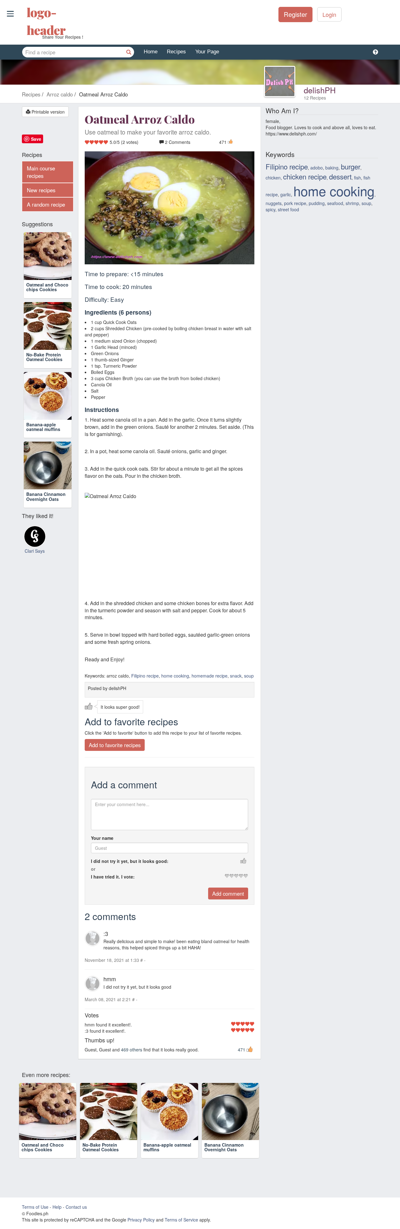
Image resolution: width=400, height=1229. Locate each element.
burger (350, 166)
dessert (340, 176)
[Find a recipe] (128, 52)
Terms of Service (181, 1220)
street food (288, 209)
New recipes (41, 190)
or (93, 869)
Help (57, 1207)
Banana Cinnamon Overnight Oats (46, 496)
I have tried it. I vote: (113, 877)
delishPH (320, 89)
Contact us (76, 1207)
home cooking (175, 676)
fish (357, 177)
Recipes (176, 52)
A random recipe (46, 204)
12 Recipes (315, 98)
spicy (270, 209)
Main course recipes (41, 171)
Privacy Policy (141, 1220)
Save (36, 139)
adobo (316, 167)
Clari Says (35, 551)
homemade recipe (210, 676)
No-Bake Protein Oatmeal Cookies (44, 356)
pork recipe (295, 203)
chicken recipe (305, 176)
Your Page (207, 52)
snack (236, 676)
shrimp (352, 203)
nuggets (274, 203)
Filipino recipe (145, 676)
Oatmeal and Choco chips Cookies (47, 287)
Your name (102, 838)
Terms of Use (35, 1207)
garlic (285, 194)
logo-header (27, 21)
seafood (335, 203)
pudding (317, 203)
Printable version (47, 112)
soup (249, 676)
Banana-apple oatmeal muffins (43, 426)
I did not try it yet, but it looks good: (129, 861)
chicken (273, 177)
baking (331, 167)
